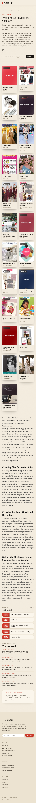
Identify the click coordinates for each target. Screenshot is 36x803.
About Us (5, 745)
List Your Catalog (7, 748)
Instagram (5, 784)
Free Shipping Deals (8, 767)
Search (30, 56)
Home (3, 10)
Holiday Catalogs (7, 770)
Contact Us (5, 753)
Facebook (5, 779)
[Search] (28, 3)
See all (32, 607)
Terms (3, 800)
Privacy (9, 800)
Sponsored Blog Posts (8, 750)
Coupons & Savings (8, 765)
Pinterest (5, 787)
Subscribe (29, 735)
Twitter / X (5, 782)
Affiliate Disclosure (7, 755)
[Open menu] (33, 3)
